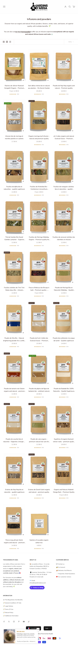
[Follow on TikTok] (29, 622)
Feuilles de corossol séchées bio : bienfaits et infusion (64, 238)
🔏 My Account (60, 567)
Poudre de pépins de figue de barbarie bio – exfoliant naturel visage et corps (39, 390)
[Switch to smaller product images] (7, 41)
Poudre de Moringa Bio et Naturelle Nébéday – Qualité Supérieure (64, 289)
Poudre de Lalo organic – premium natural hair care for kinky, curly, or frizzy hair (39, 440)
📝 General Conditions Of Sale (12, 603)
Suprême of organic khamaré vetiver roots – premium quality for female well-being (63, 440)
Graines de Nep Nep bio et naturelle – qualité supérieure (14, 491)
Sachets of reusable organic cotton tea (39, 541)
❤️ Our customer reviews (63, 577)
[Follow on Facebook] (4, 622)
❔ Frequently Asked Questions (65, 574)
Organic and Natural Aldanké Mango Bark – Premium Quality (63, 491)
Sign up (57, 639)
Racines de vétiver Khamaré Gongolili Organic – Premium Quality (14, 87)
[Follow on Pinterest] (19, 622)
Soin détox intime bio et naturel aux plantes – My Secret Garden (39, 87)
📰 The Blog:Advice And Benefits (13, 600)
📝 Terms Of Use (8, 609)
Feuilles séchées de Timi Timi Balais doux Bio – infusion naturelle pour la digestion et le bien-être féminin (14, 289)
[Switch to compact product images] (10, 41)
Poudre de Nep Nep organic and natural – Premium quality (64, 87)
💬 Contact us (60, 564)
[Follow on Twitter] (9, 622)
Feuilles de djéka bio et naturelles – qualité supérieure (14, 188)
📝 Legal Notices (8, 606)
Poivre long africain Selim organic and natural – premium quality (14, 541)
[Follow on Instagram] (14, 622)
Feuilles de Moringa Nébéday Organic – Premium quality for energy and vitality (39, 238)
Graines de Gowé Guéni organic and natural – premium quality (39, 491)
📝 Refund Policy (8, 612)
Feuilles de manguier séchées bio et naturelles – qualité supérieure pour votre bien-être (64, 188)
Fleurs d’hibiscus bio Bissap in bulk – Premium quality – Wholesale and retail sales (39, 289)
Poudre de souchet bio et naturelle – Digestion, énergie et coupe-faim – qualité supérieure (14, 440)
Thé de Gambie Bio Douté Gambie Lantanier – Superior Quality (14, 238)
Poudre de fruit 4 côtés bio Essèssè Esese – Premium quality (39, 339)
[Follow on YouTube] (24, 622)
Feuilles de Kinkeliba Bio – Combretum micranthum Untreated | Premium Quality (39, 188)
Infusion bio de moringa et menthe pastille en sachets (14, 137)
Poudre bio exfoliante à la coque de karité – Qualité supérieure (64, 339)
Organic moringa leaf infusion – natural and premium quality (39, 137)
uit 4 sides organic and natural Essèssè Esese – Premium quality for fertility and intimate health (63, 137)
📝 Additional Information (10, 616)
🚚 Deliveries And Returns (64, 570)
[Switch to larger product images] (4, 41)
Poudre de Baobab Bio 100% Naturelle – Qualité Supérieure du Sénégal (63, 390)
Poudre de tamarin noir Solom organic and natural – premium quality (14, 390)
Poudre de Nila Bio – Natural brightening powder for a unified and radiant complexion (14, 339)
